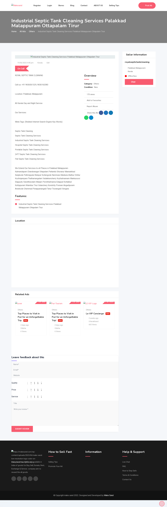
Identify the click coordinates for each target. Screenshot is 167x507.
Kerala (40, 63)
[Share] (2, 502)
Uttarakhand (93, 321)
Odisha (23, 328)
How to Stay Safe (129, 471)
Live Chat (126, 462)
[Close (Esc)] (0, 502)
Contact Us (126, 479)
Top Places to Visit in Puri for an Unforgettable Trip (31, 317)
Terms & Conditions (130, 475)
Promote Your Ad (55, 466)
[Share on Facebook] (101, 113)
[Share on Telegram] (91, 118)
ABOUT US (98, 5)
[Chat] (131, 5)
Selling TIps (53, 462)
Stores (61, 5)
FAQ (124, 466)
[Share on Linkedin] (111, 113)
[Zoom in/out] (6, 502)
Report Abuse (92, 106)
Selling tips (114, 5)
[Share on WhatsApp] (86, 118)
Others (96, 84)
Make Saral (109, 495)
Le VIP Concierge (95, 313)
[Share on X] (106, 113)
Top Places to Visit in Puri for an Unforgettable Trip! (65, 317)
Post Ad (148, 5)
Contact (84, 5)
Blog (72, 5)
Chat (133, 82)
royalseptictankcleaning (137, 62)
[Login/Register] (135, 5)
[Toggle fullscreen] (4, 502)
